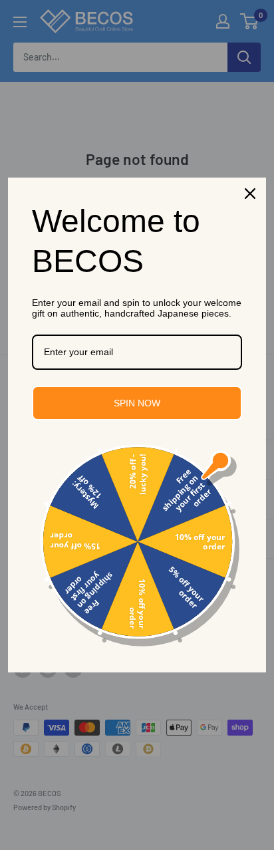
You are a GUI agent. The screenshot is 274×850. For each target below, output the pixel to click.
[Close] (250, 194)
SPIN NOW (137, 403)
